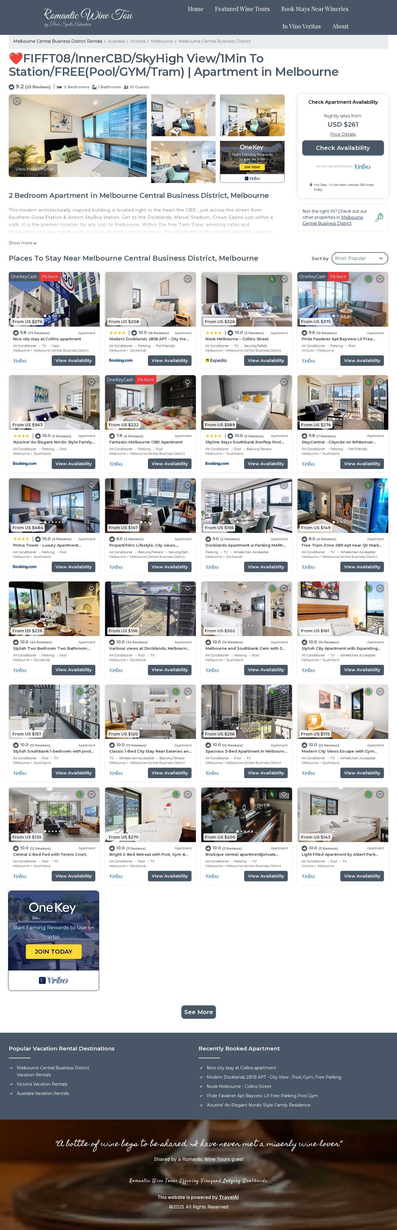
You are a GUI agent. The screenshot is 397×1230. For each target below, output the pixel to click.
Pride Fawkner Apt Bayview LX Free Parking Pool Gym (262, 1095)
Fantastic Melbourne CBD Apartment (145, 442)
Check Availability (343, 147)
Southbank (42, 454)
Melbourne (162, 41)
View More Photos (34, 169)
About (340, 26)
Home (195, 8)
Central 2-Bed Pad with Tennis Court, (50, 854)
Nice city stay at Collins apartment (47, 338)
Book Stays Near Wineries (314, 8)
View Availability (74, 360)
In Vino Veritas (301, 26)
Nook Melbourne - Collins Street (237, 338)
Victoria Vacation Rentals (42, 1084)
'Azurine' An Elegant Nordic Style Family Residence (258, 1105)
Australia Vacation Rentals (43, 1093)
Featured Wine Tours (242, 8)
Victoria (137, 41)
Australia (116, 41)
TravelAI (229, 1197)
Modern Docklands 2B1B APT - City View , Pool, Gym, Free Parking (274, 1077)
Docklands (138, 350)
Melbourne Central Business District (214, 41)
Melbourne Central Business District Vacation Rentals (53, 1071)
